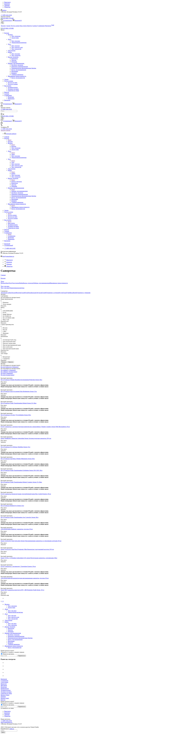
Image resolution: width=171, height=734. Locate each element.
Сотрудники (4, 682)
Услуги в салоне (13, 84)
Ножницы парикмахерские (19, 66)
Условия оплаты (13, 87)
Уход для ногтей (16, 49)
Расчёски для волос (17, 65)
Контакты (7, 100)
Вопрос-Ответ (5, 695)
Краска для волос (13, 57)
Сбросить (10, 362)
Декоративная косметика (18, 42)
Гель (26, 292)
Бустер (61, 292)
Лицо (10, 39)
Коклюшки (14, 71)
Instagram (7, 4)
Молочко (18, 292)
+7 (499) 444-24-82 (6, 15)
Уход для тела (15, 46)
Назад (9, 140)
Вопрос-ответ (5, 698)
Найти (3, 732)
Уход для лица (15, 41)
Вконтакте (7, 2)
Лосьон (13, 292)
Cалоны (6, 94)
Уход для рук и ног (17, 47)
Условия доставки (13, 89)
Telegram (7, 5)
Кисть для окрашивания (18, 70)
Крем (74, 292)
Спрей (44, 292)
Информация (5, 688)
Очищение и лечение (52, 292)
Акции (6, 79)
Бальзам (33, 292)
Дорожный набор (6, 292)
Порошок (14, 62)
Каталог (6, 33)
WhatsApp (7, 7)
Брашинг (14, 73)
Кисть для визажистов (18, 78)
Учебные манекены (17, 74)
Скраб (23, 292)
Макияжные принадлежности (17, 76)
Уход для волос (15, 36)
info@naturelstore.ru (8, 256)
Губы (67, 292)
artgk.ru (12, 728)
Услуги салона (8, 81)
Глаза (64, 292)
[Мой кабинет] (2, 106)
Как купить (7, 86)
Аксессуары (15, 38)
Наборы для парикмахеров (16, 63)
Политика (11, 97)
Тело (9, 44)
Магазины (4, 685)
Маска (71, 292)
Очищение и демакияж (83, 292)
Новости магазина (8, 654)
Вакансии (4, 684)
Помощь (3, 696)
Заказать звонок (5, 130)
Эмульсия (39, 292)
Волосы (10, 34)
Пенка (29, 292)
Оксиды (13, 60)
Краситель (14, 58)
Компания (4, 679)
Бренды (6, 92)
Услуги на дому (12, 82)
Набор (10, 52)
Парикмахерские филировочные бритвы (23, 68)
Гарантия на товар (13, 90)
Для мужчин (11, 50)
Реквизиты (11, 98)
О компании (8, 95)
